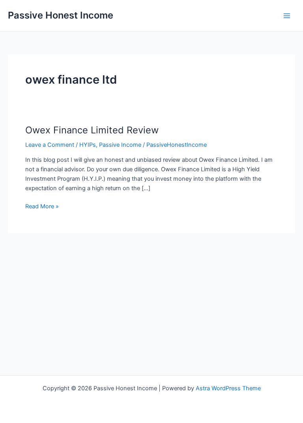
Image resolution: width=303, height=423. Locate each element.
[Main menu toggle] (287, 15)
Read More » (42, 206)
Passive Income (120, 144)
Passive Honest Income (60, 15)
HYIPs (87, 144)
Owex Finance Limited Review (92, 130)
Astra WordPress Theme (228, 388)
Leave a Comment (49, 144)
